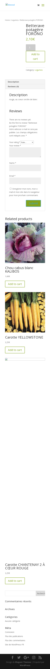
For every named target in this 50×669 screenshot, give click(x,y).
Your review (15, 145)
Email (12, 176)
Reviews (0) (13, 86)
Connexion (9, 632)
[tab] (25, 82)
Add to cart (35, 56)
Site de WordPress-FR (14, 644)
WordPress (25, 665)
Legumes (15, 20)
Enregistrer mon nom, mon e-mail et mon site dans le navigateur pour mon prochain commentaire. (24, 192)
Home (7, 20)
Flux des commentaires (15, 640)
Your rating (14, 142)
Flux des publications (14, 636)
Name (12, 163)
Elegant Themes (23, 662)
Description (13, 81)
